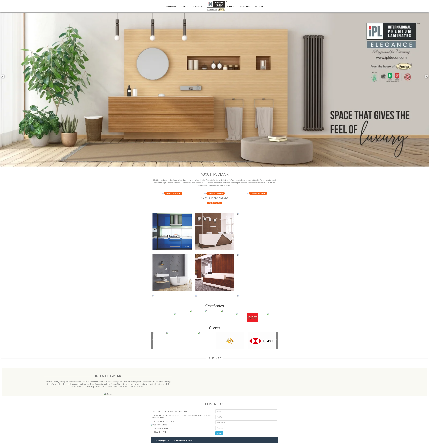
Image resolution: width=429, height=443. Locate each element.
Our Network (245, 6)
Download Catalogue (173, 193)
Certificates (197, 6)
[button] (152, 340)
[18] (257, 214)
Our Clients (231, 6)
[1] (172, 231)
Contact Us (259, 6)
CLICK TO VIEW (214, 203)
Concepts (184, 6)
